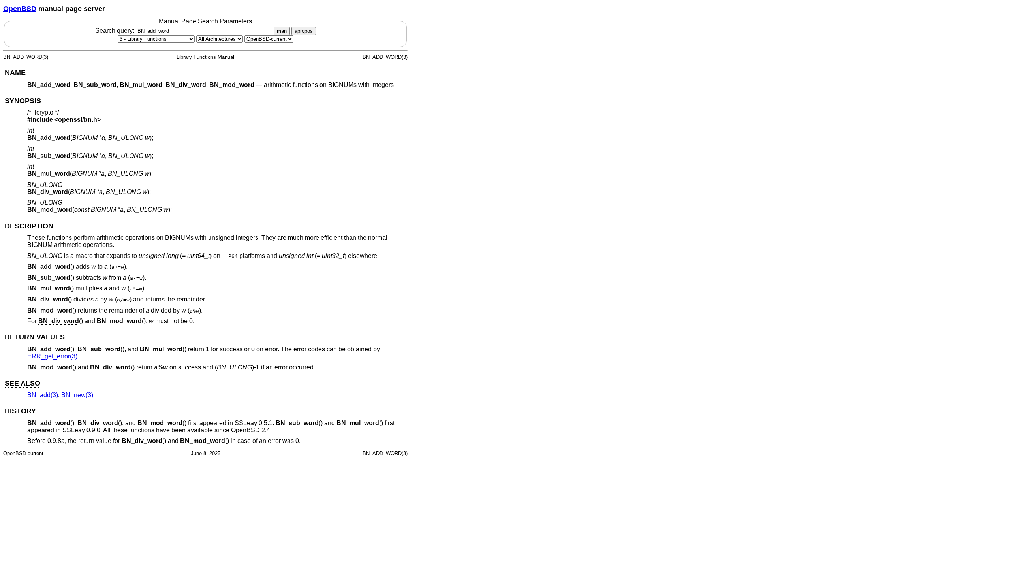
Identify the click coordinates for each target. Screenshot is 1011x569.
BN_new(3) (77, 395)
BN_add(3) (42, 395)
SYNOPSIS (23, 101)
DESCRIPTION (29, 226)
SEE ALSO (22, 383)
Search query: (115, 30)
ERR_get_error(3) (52, 356)
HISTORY (20, 411)
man (282, 31)
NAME (15, 73)
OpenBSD (19, 9)
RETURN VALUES (35, 337)
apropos (304, 31)
